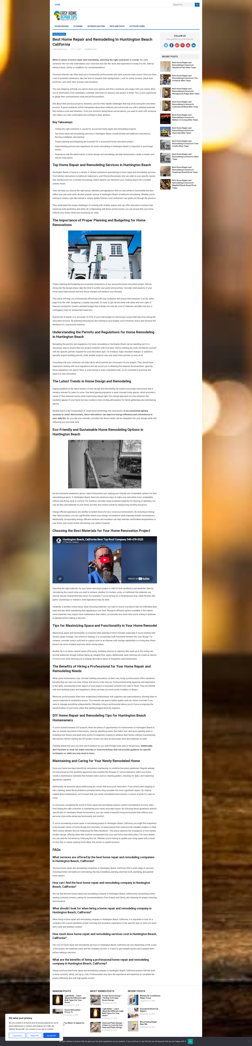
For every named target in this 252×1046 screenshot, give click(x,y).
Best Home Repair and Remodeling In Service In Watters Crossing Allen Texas (185, 117)
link (94, 838)
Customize (17, 1036)
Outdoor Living (137, 26)
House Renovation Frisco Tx (72, 1011)
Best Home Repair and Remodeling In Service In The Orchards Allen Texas (185, 78)
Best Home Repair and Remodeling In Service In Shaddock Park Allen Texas (184, 65)
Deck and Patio (117, 26)
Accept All (51, 1036)
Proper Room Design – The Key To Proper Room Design (112, 998)
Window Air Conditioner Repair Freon (150, 997)
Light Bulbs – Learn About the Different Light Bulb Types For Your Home (75, 999)
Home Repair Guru (59, 49)
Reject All (34, 1036)
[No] (248, 1041)
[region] (34, 1027)
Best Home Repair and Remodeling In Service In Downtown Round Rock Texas (185, 169)
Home (57, 5)
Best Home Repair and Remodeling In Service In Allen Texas (185, 156)
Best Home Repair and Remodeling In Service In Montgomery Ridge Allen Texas (186, 91)
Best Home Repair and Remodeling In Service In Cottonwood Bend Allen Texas (185, 104)
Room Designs (62, 26)
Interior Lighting (96, 26)
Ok (190, 1041)
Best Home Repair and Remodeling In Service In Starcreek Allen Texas (183, 130)
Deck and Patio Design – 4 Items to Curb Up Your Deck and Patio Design (113, 1025)
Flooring (78, 26)
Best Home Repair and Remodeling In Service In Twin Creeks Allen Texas (185, 143)
